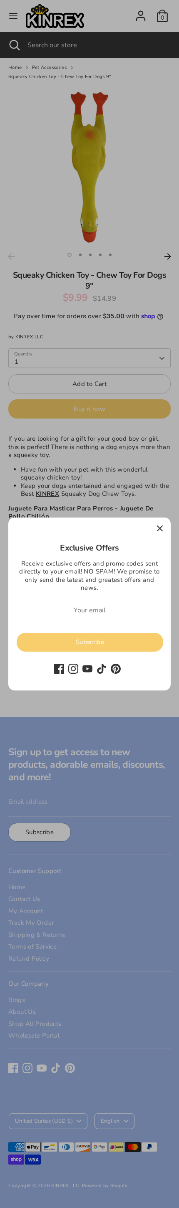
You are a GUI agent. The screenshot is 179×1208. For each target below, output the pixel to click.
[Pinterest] (116, 669)
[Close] (160, 528)
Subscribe (90, 642)
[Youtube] (87, 669)
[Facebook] (59, 669)
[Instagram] (73, 669)
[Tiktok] (102, 669)
